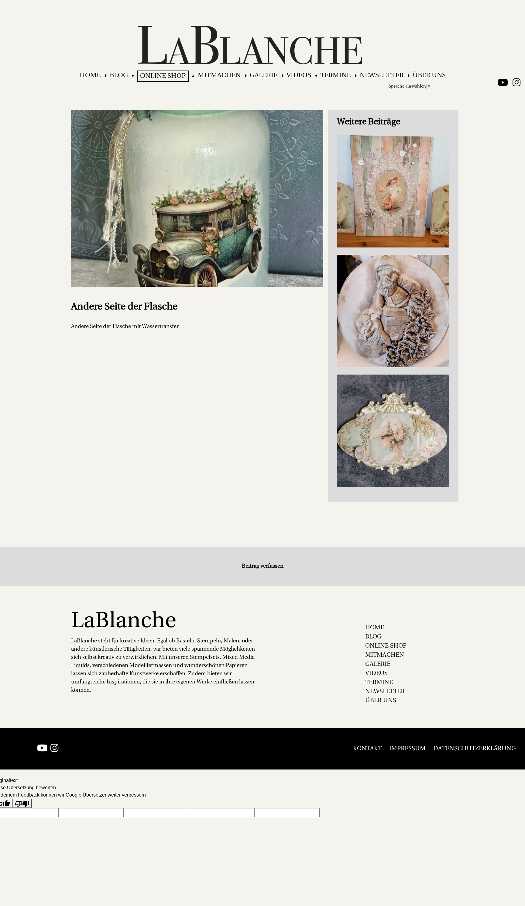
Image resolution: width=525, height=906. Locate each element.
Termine (335, 75)
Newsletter (381, 75)
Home (90, 75)
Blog (119, 75)
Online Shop (163, 76)
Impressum (407, 749)
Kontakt (367, 749)
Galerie (263, 75)
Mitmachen (219, 75)
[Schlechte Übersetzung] (22, 803)
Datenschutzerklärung (474, 749)
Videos (299, 75)
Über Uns (429, 75)
